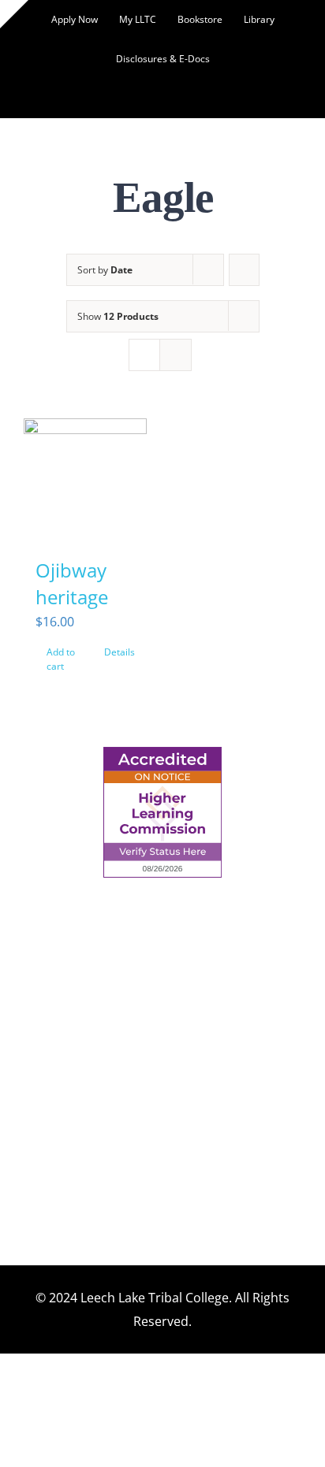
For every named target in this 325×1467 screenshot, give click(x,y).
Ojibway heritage (71, 583)
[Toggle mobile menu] (295, 132)
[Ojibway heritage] (85, 479)
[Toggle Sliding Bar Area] (14, 14)
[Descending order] (244, 270)
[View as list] (175, 355)
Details (119, 652)
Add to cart (61, 659)
